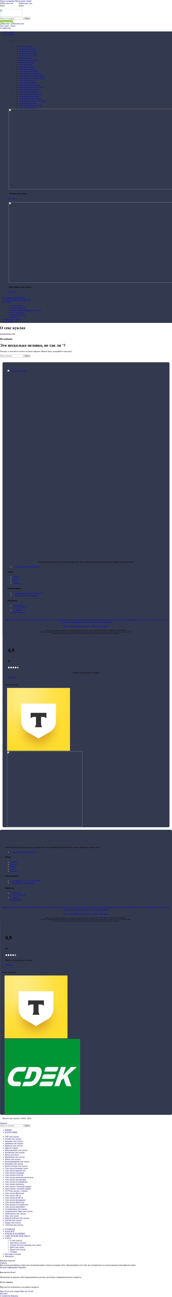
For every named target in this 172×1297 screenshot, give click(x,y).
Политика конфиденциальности (77, 626)
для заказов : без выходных (26, 595)
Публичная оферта (101, 626)
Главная (16, 577)
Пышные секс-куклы (28, 69)
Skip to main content (23, 1)
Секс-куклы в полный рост (30, 94)
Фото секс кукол (17, 313)
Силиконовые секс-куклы (30, 99)
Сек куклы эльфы (26, 67)
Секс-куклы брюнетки (28, 92)
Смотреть (12, 677)
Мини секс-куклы (26, 62)
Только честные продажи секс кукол (25, 310)
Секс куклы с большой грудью (32, 76)
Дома (2, 334)
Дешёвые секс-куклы (28, 53)
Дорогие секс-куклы (27, 56)
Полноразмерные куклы (29, 85)
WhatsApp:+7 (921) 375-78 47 (18, 894)
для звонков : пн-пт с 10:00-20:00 (29, 593)
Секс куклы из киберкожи (30, 74)
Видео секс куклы (18, 315)
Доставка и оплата (18, 308)
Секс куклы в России (28, 108)
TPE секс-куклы (26, 47)
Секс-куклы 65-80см (27, 83)
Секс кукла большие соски (30, 105)
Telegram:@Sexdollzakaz (19, 611)
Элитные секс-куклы (28, 103)
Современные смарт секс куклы (32, 101)
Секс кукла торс (26, 65)
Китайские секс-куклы (28, 60)
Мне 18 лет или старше (10, 1291)
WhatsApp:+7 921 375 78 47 (20, 606)
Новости (16, 583)
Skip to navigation (7, 1)
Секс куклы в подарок (28, 71)
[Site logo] (9, 6)
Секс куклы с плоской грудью (32, 78)
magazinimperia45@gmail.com (27, 567)
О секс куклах (16, 306)
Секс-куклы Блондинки (29, 90)
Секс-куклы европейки (29, 96)
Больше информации (9, 1267)
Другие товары (25, 58)
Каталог (16, 579)
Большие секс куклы (28, 51)
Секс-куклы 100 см (27, 80)
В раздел (12, 198)
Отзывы (13, 317)
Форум (13, 866)
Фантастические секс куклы (31, 87)
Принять (22, 1267)
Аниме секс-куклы (27, 49)
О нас (15, 581)
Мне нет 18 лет (26, 1291)
